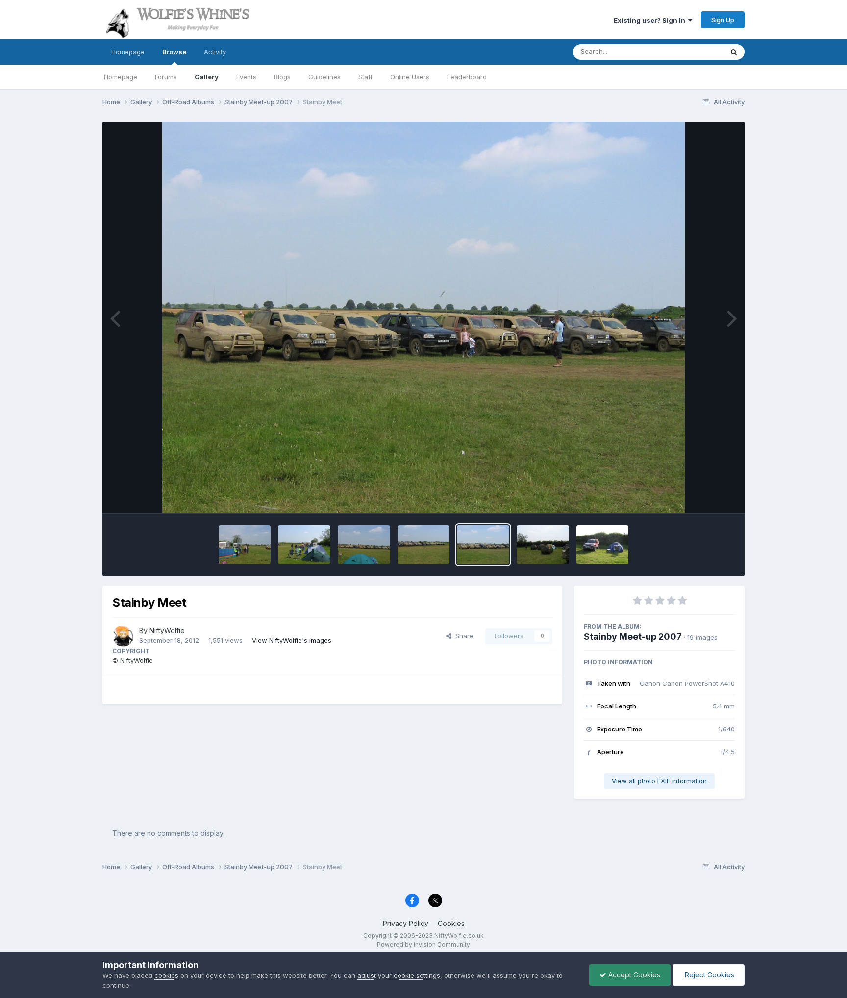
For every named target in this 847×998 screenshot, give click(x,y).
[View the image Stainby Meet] (245, 544)
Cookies (451, 923)
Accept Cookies (633, 975)
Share (462, 636)
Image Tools (703, 496)
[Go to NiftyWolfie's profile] (123, 636)
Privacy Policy (405, 923)
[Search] (734, 52)
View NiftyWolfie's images (291, 640)
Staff (365, 77)
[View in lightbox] (423, 317)
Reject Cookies (708, 975)
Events (246, 77)
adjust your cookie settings (398, 975)
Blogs (282, 77)
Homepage (128, 52)
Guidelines (324, 77)
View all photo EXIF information (659, 781)
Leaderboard (467, 77)
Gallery (207, 77)
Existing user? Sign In (651, 20)
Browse (174, 52)
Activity (215, 52)
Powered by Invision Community (423, 944)
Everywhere (692, 51)
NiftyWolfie (167, 630)
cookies (166, 975)
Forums (166, 77)
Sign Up (722, 20)
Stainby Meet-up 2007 (633, 637)
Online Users (409, 77)
